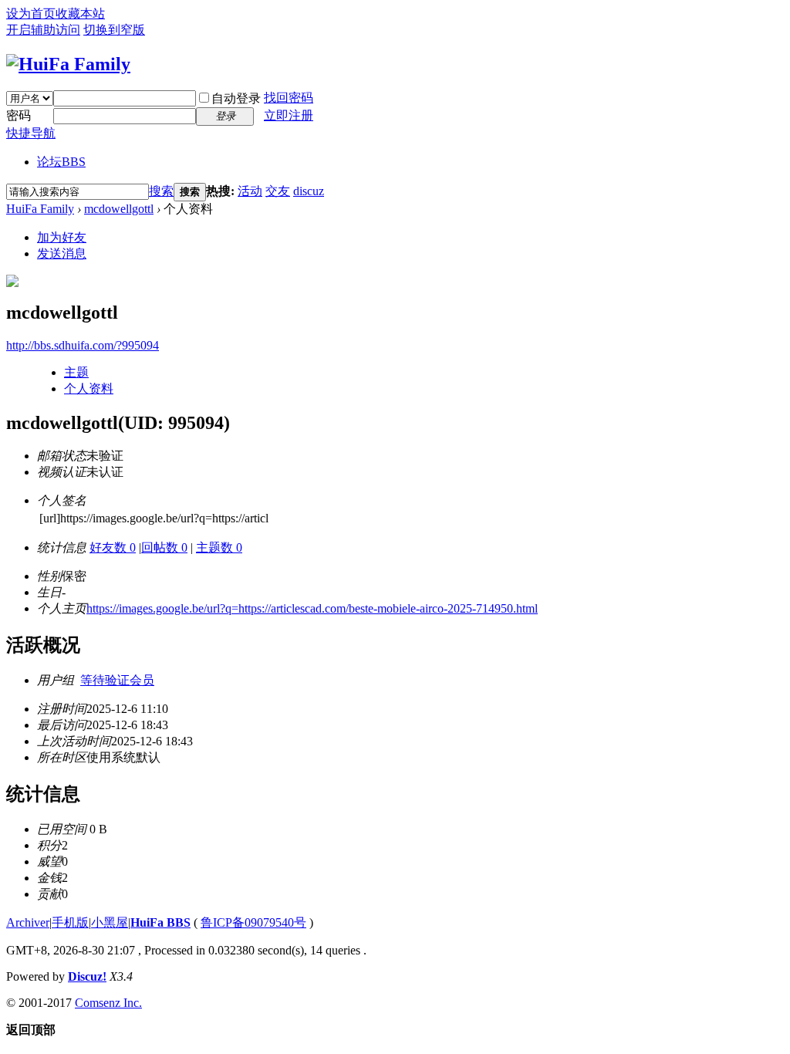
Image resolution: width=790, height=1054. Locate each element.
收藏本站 (80, 13)
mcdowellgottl (119, 208)
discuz (308, 191)
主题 (76, 372)
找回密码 (288, 97)
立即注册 (288, 115)
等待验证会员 (117, 680)
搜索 (161, 191)
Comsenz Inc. (108, 1002)
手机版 (70, 922)
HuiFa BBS (160, 922)
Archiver (27, 922)
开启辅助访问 (43, 29)
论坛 (61, 161)
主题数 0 (219, 547)
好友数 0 (112, 547)
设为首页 (31, 13)
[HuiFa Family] (68, 64)
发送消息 (61, 253)
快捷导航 (31, 133)
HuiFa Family (40, 208)
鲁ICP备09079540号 (253, 922)
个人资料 (88, 388)
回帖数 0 (164, 547)
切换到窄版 (114, 29)
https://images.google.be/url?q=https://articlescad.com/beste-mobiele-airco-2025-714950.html (312, 608)
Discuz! (87, 976)
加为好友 (61, 237)
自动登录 (236, 98)
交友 (277, 191)
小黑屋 (109, 922)
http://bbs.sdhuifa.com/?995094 (82, 345)
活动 (250, 191)
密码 (18, 115)
